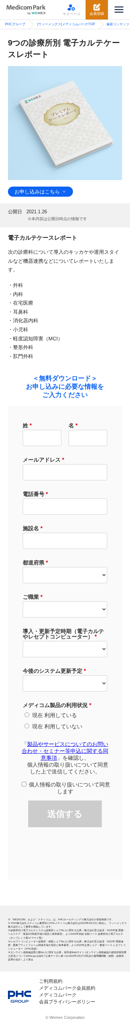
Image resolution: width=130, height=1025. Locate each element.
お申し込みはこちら (37, 192)
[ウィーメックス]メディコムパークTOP (66, 24)
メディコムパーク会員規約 (67, 988)
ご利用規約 (50, 981)
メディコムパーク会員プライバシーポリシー (67, 998)
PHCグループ (15, 24)
